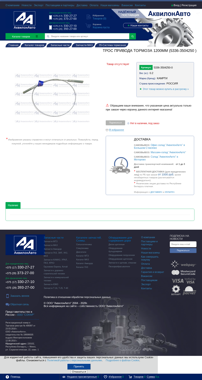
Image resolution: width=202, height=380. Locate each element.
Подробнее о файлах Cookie (122, 360)
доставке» (156, 192)
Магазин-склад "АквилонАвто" (168, 152)
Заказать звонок (19, 296)
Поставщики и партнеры (60, 5)
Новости (27, 5)
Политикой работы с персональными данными (74, 360)
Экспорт (38, 5)
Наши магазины (110, 5)
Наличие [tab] (13, 205)
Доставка (82, 5)
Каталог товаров (21, 36)
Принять (79, 366)
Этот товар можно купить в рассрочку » (166, 89)
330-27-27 (20, 267)
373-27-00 (20, 273)
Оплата (94, 5)
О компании (12, 5)
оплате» (170, 192)
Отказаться (79, 371)
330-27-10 (20, 282)
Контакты (140, 5)
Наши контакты (138, 25)
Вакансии (127, 5)
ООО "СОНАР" (25, 314)
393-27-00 (20, 287)
